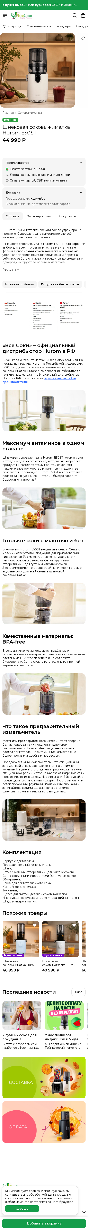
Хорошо (22, 1208)
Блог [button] (78, 992)
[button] (19, 284)
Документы (67, 216)
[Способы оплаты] (44, 1122)
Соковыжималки (39, 26)
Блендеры (63, 26)
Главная (8, 112)
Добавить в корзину (44, 1223)
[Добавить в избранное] (83, 38)
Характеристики (39, 216)
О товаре (12, 216)
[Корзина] (83, 15)
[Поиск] (74, 15)
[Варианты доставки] (44, 1077)
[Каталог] (4, 15)
